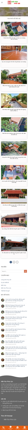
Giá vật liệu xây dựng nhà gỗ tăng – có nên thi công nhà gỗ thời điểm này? (16, 359)
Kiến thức (3, 285)
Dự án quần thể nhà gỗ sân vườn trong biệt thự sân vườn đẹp (14, 181)
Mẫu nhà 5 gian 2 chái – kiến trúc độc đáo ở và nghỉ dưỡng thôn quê (14, 86)
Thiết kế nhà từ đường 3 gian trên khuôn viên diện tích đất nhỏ (14, 134)
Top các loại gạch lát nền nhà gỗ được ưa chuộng (14, 61)
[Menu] (2, 2)
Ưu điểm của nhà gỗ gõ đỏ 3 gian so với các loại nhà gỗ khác (15, 335)
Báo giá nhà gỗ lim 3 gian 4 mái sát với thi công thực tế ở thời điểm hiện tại (15, 365)
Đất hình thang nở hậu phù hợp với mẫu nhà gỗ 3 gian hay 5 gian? (15, 305)
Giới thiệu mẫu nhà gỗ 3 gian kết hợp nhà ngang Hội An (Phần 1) (14, 110)
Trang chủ (9, 12)
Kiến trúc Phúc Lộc (6, 288)
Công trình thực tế (6, 279)
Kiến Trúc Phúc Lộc (10, 419)
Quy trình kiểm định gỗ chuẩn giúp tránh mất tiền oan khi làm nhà (15, 341)
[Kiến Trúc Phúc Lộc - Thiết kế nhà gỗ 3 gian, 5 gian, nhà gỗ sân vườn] (14, 3)
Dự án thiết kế (5, 282)
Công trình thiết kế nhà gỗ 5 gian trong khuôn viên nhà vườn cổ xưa (14, 158)
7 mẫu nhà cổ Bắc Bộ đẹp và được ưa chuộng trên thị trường (14, 38)
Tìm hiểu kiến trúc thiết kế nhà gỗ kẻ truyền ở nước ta (14, 253)
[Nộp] (25, 271)
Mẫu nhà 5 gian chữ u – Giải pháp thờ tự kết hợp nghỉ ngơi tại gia (15, 353)
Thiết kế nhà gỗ (5, 291)
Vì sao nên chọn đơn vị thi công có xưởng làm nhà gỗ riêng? (14, 323)
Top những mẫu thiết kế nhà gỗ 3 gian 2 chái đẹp (13, 228)
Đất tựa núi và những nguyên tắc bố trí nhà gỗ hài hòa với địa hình (16, 311)
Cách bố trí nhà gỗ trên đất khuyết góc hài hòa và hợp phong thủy (15, 300)
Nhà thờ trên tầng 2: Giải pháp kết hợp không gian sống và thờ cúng (16, 317)
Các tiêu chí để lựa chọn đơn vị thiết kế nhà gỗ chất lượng (14, 205)
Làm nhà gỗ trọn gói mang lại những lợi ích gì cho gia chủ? (15, 329)
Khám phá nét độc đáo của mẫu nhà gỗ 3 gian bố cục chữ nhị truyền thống (16, 347)
